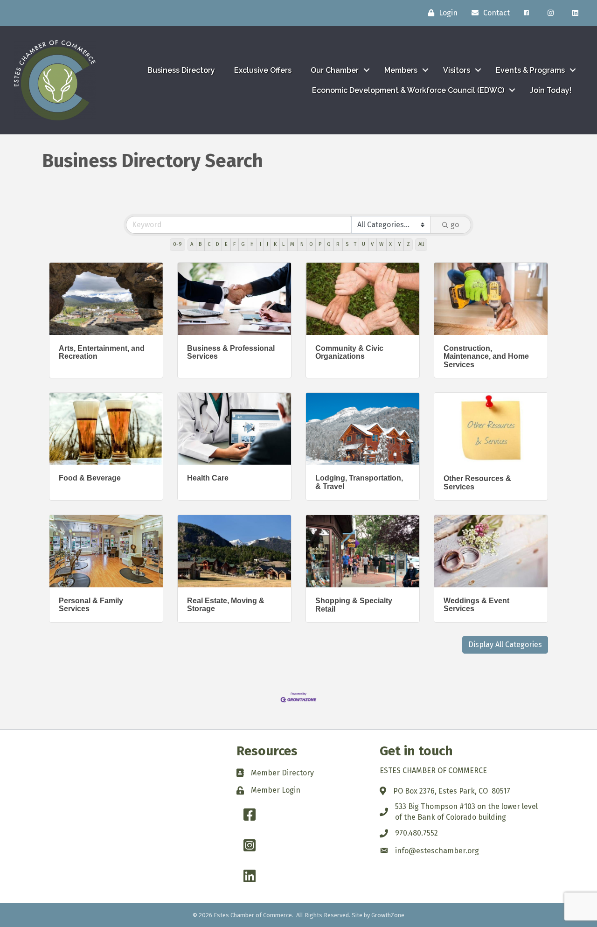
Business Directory (181, 70)
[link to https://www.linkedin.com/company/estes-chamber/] (575, 13)
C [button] (209, 244)
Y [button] (399, 244)
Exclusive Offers (263, 70)
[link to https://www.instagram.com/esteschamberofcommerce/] (550, 13)
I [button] (260, 244)
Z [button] (408, 244)
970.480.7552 (416, 833)
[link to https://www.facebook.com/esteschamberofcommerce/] (526, 13)
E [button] (226, 244)
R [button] (338, 244)
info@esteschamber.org (437, 850)
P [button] (320, 244)
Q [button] (329, 244)
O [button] (311, 244)
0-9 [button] (177, 244)
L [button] (283, 244)
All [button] (421, 244)
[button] (505, 645)
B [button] (200, 244)
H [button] (252, 244)
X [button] (390, 244)
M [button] (292, 244)
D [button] (217, 244)
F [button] (234, 244)
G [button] (243, 244)
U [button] (363, 244)
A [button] (191, 244)
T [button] (355, 244)
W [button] (381, 244)
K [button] (275, 244)
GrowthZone (387, 915)
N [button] (302, 244)
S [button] (347, 244)
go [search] (455, 224)
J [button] (267, 244)
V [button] (372, 244)
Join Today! (550, 90)
